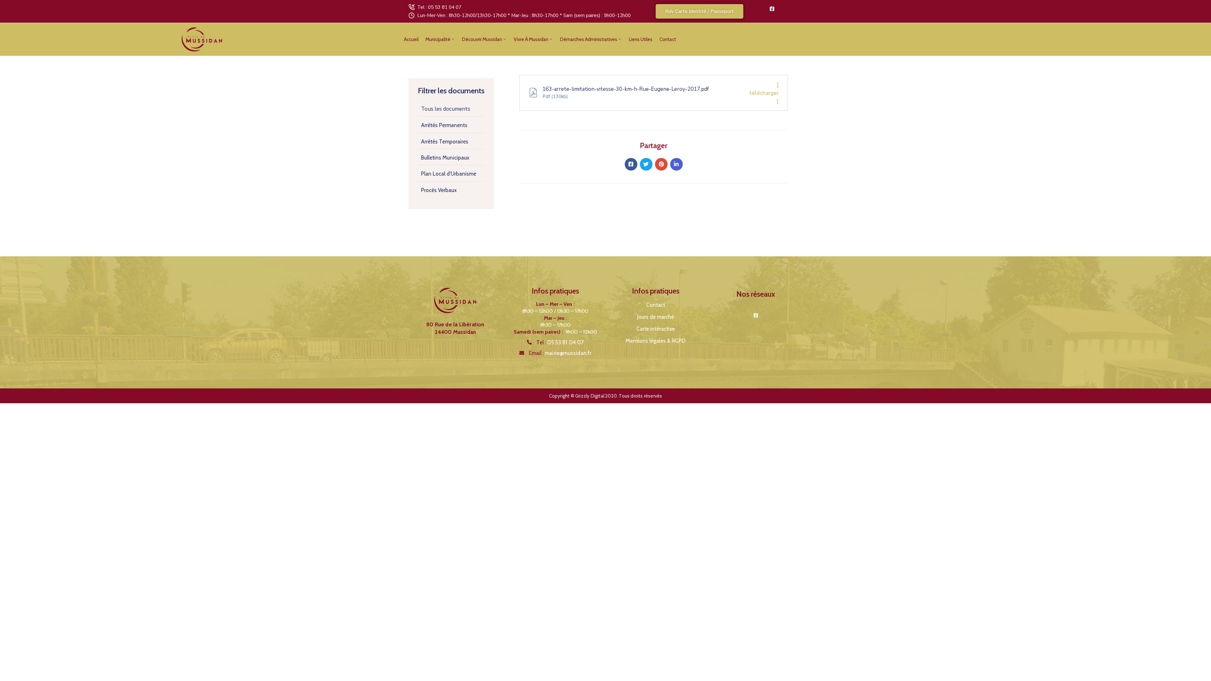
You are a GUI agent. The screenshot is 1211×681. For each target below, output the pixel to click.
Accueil (411, 39)
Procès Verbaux (439, 190)
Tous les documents (445, 109)
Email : (560, 353)
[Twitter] (646, 164)
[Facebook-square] (772, 9)
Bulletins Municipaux (445, 157)
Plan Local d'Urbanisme (448, 174)
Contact (667, 39)
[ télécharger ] (764, 93)
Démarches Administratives (588, 39)
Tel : (560, 342)
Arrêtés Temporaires (444, 141)
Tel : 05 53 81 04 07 (439, 7)
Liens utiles (640, 39)
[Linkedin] (676, 164)
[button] (699, 11)
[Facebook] (631, 164)
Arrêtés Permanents (444, 125)
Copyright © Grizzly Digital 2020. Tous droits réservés (605, 396)
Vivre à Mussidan (531, 39)
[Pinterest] (661, 164)
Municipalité (437, 39)
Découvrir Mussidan (482, 39)
